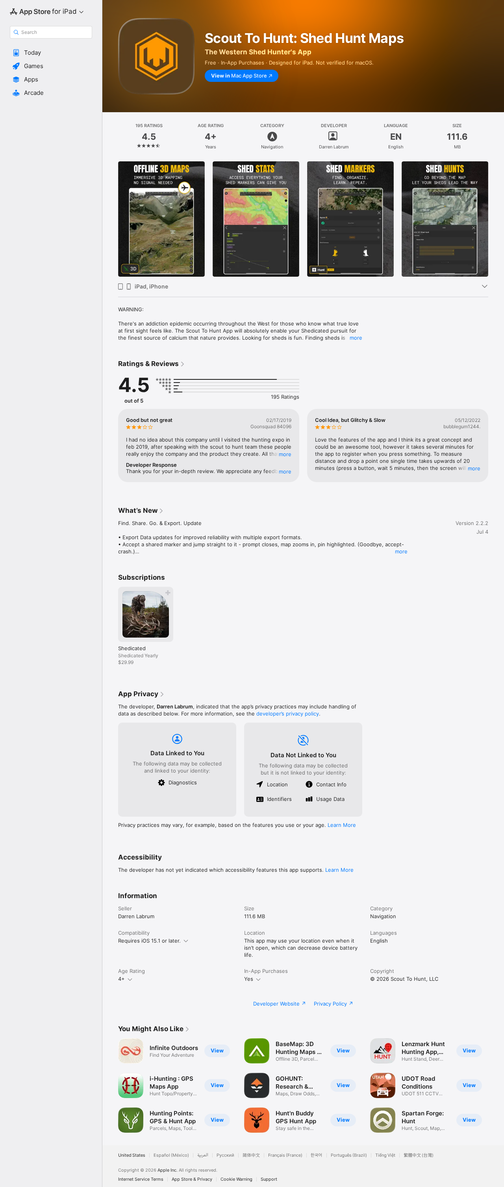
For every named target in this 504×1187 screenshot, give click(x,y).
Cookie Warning (236, 1179)
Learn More (342, 825)
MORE (285, 454)
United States (131, 1155)
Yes (248, 979)
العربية (202, 1155)
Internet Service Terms (140, 1179)
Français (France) (285, 1155)
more (356, 338)
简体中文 (251, 1155)
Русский (225, 1155)
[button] (51, 53)
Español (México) (171, 1155)
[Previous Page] (110, 219)
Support (269, 1179)
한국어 (316, 1155)
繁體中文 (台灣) (419, 1155)
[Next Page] (496, 219)
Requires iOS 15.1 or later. (149, 940)
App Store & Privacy (192, 1179)
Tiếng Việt (385, 1155)
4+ (121, 979)
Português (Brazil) (349, 1155)
